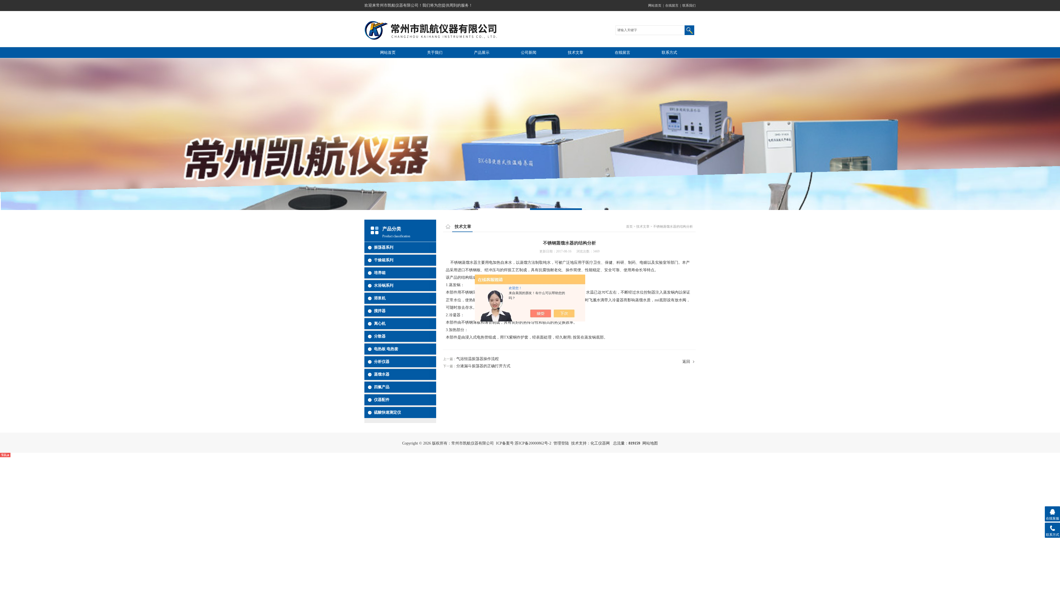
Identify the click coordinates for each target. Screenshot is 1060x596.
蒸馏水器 (381, 374)
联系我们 (689, 5)
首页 (629, 226)
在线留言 (672, 5)
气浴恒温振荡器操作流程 (477, 359)
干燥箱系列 (383, 260)
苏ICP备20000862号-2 (533, 443)
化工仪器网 (600, 443)
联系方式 (669, 52)
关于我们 (434, 52)
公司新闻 (528, 52)
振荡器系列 (383, 247)
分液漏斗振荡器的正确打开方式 (483, 366)
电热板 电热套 (386, 349)
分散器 (380, 336)
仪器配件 (381, 400)
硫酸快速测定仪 (387, 412)
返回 (686, 362)
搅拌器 (380, 311)
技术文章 (575, 52)
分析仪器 (381, 362)
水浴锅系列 (383, 285)
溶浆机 (380, 298)
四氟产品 (381, 387)
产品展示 (481, 52)
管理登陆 (561, 443)
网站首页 (654, 5)
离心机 (380, 323)
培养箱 (380, 273)
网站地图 (650, 443)
